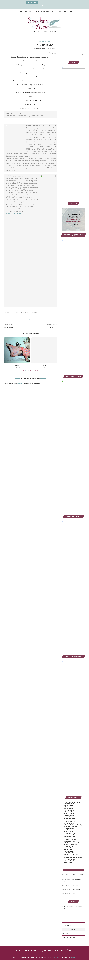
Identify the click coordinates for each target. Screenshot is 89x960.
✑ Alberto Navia (68, 805)
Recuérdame (67, 925)
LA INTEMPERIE (75, 890)
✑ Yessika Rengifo (68, 861)
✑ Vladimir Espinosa (69, 856)
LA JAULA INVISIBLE (77, 875)
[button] (39, 2)
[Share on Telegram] (34, 320)
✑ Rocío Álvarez (68, 846)
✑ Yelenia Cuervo (68, 859)
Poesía (16, 313)
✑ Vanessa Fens (67, 851)
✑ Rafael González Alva (70, 844)
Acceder (73, 929)
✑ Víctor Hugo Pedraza (70, 854)
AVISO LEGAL (55, 957)
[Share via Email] (35, 320)
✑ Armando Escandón (69, 812)
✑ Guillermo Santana (69, 826)
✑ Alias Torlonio (67, 808)
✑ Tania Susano (67, 849)
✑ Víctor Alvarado (68, 852)
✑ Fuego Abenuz (68, 823)
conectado (20, 383)
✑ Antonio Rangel (68, 810)
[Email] (49, 6)
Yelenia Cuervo (40, 49)
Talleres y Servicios (42, 11)
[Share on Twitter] (29, 320)
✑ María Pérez (67, 838)
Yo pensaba (35, 313)
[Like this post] (25, 320)
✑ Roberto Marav (68, 848)
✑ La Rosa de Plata (68, 830)
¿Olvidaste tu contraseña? (69, 937)
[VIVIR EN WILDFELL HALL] (44, 350)
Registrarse (65, 933)
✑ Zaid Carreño (67, 862)
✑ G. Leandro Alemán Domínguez (73, 825)
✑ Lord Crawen (67, 831)
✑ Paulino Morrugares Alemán (72, 843)
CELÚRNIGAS (75, 885)
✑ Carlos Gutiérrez (68, 815)
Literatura (8, 313)
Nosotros (29, 11)
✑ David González (68, 818)
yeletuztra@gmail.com (13, 213)
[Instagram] (44, 6)
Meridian (73, 957)
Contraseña (65, 917)
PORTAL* (16, 365)
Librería (53, 11)
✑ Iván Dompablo (68, 828)
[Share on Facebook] (27, 320)
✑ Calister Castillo (68, 813)
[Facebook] (39, 6)
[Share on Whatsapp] (32, 320)
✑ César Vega (67, 816)
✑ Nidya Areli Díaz (68, 841)
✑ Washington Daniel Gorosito (72, 857)
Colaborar (62, 11)
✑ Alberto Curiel (68, 803)
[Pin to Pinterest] (30, 320)
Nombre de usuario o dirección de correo (72, 907)
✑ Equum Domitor (68, 821)
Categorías (19, 11)
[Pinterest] (47, 6)
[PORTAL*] (17, 350)
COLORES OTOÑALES (77, 894)
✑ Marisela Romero (69, 839)
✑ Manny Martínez (68, 833)
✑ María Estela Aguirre (70, 834)
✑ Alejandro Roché (68, 807)
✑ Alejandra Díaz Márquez (71, 802)
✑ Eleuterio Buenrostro (70, 820)
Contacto (70, 11)
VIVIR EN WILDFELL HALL (44, 365)
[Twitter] (42, 6)
